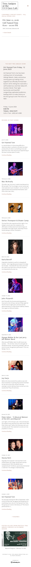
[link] (10, 8)
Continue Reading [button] (6, 155)
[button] (27, 5)
